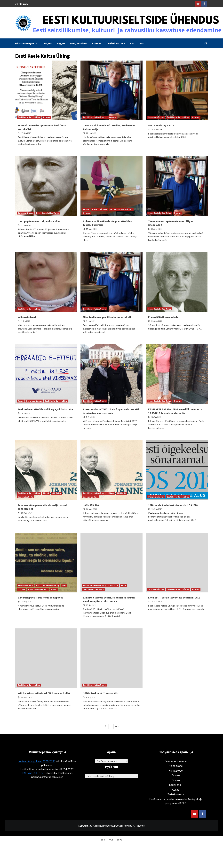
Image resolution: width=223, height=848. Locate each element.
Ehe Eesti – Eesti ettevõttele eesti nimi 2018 (174, 597)
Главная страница (176, 761)
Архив (86, 209)
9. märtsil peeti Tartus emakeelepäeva (40, 597)
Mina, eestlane (78, 43)
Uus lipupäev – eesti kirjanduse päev (39, 221)
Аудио (61, 43)
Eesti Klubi (113, 585)
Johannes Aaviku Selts (38, 589)
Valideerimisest (27, 317)
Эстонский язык (156, 117)
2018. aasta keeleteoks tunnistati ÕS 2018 (173, 505)
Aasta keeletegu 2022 (161, 125)
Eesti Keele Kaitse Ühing (29, 117)
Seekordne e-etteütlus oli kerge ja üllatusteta (45, 409)
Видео (48, 43)
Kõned (46, 493)
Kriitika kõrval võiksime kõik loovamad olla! (44, 693)
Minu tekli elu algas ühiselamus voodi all (107, 317)
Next (117, 726)
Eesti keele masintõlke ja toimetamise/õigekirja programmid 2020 (175, 800)
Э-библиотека (116, 43)
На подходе (176, 765)
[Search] (206, 43)
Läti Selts (56, 493)
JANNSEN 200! (91, 505)
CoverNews (122, 825)
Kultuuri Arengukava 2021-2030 (36, 761)
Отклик (46, 117)
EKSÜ (64, 585)
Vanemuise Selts (25, 497)
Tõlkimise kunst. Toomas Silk (100, 693)
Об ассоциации (24, 43)
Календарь (175, 784)
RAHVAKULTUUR (32, 772)
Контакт (97, 43)
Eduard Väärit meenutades (164, 317)
